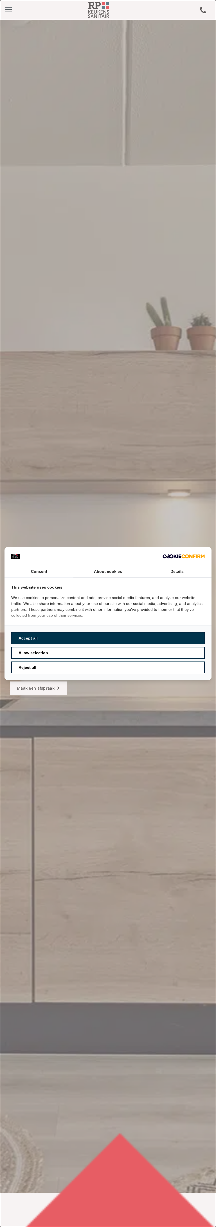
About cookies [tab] (108, 571)
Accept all (28, 638)
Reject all (27, 667)
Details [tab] (177, 571)
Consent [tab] (39, 571)
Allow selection (33, 653)
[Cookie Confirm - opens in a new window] (184, 556)
